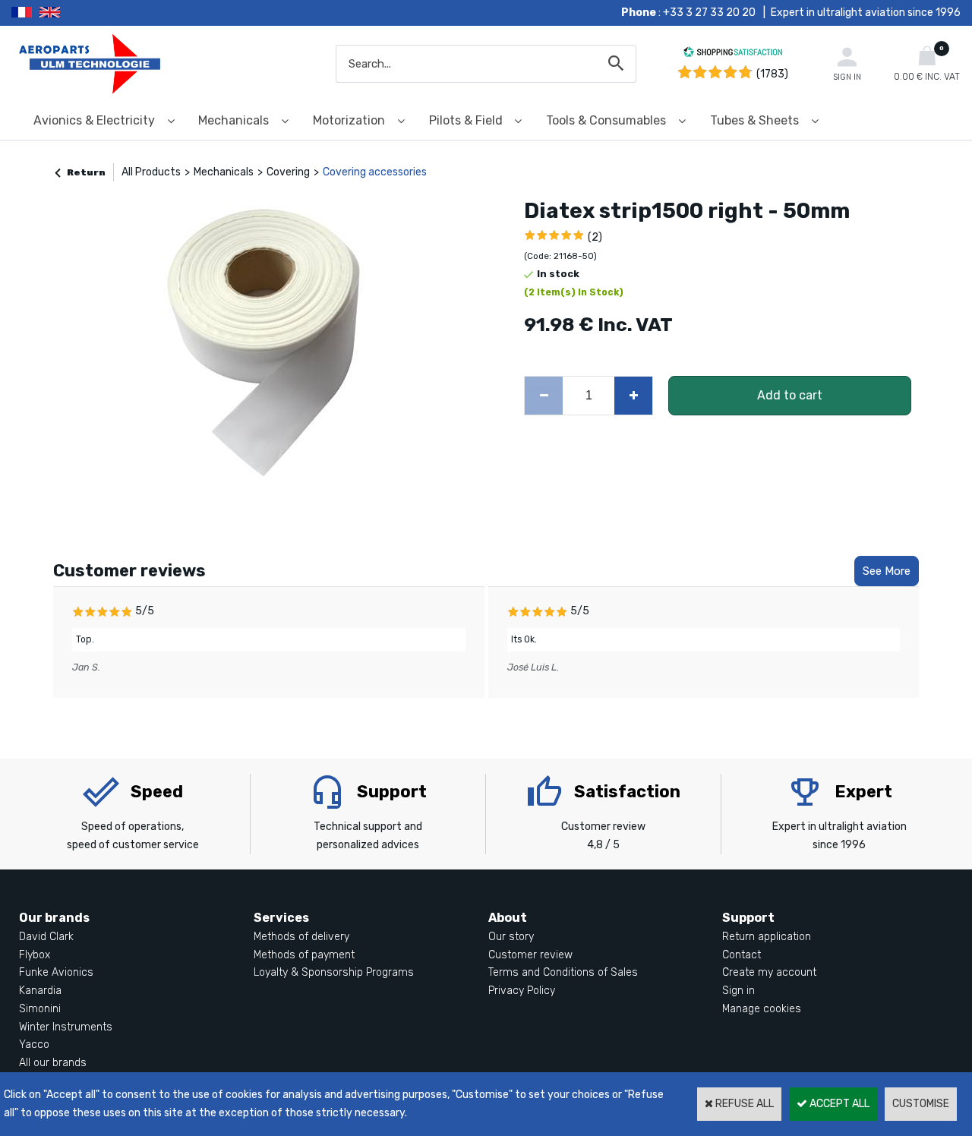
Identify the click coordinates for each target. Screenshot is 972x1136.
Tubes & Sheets (754, 120)
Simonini (40, 1008)
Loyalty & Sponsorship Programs (334, 972)
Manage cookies (761, 1008)
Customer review (530, 954)
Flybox (34, 954)
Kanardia (40, 990)
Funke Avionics (56, 972)
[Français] (25, 13)
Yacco (34, 1044)
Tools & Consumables (606, 120)
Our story (511, 936)
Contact (741, 954)
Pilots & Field (466, 120)
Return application (766, 936)
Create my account (769, 972)
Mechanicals (233, 120)
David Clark (46, 936)
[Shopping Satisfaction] (732, 54)
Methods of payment (304, 954)
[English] (68, 13)
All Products (151, 172)
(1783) (772, 74)
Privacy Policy (521, 990)
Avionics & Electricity (94, 120)
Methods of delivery (301, 936)
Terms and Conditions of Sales (563, 972)
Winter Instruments (65, 1027)
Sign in (738, 990)
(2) (595, 237)
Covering (288, 172)
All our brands (53, 1062)
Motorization (349, 120)
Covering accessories (375, 172)
